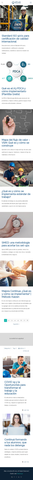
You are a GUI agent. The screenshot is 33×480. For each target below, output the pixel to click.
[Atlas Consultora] (16, 2)
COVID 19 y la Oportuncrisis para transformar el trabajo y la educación (14, 387)
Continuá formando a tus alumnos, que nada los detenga (15, 442)
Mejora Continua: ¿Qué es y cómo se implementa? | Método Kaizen (16, 294)
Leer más (26, 410)
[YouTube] (16, 477)
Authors (22, 348)
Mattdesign (20, 473)
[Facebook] (14, 477)
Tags (14, 348)
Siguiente (15, 324)
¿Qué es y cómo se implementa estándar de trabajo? (16, 194)
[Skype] (12, 477)
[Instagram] (21, 477)
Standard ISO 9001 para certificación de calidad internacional (15, 38)
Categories (7, 348)
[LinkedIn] (19, 477)
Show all (26, 351)
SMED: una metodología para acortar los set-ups (16, 244)
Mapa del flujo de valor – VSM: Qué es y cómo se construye (16, 142)
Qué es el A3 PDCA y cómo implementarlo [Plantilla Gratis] (14, 91)
